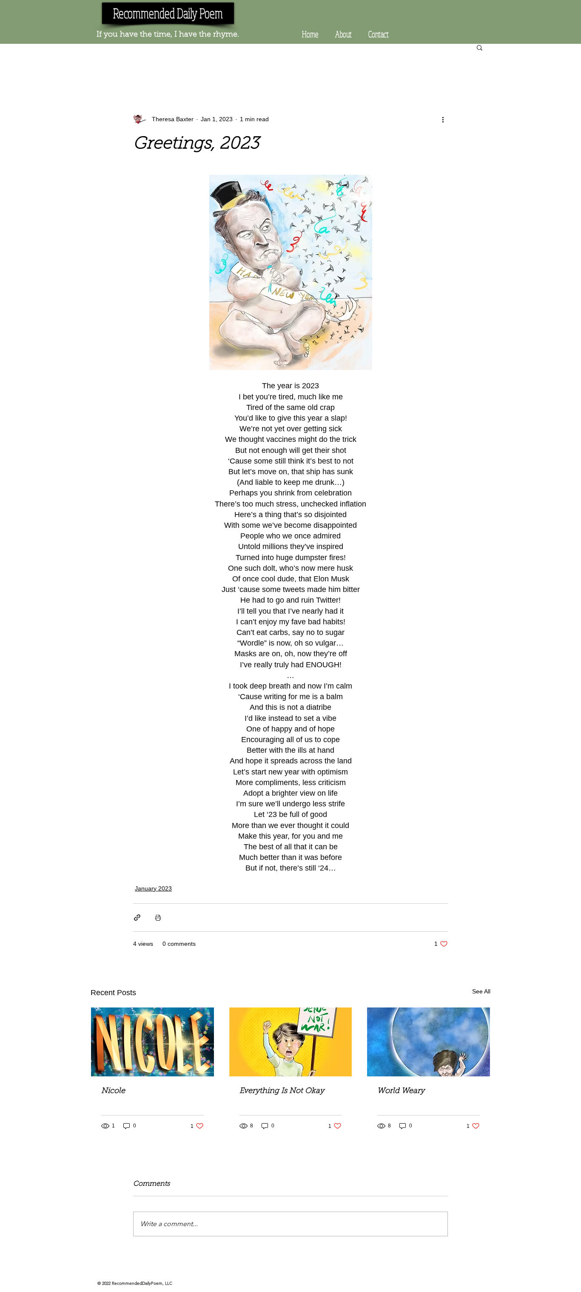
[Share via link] (137, 918)
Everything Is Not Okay (281, 1091)
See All (481, 991)
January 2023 (153, 888)
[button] (480, 47)
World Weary (400, 1091)
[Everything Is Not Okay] (290, 1041)
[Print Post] (158, 918)
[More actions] (443, 119)
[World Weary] (428, 1041)
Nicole (113, 1091)
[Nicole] (152, 1041)
